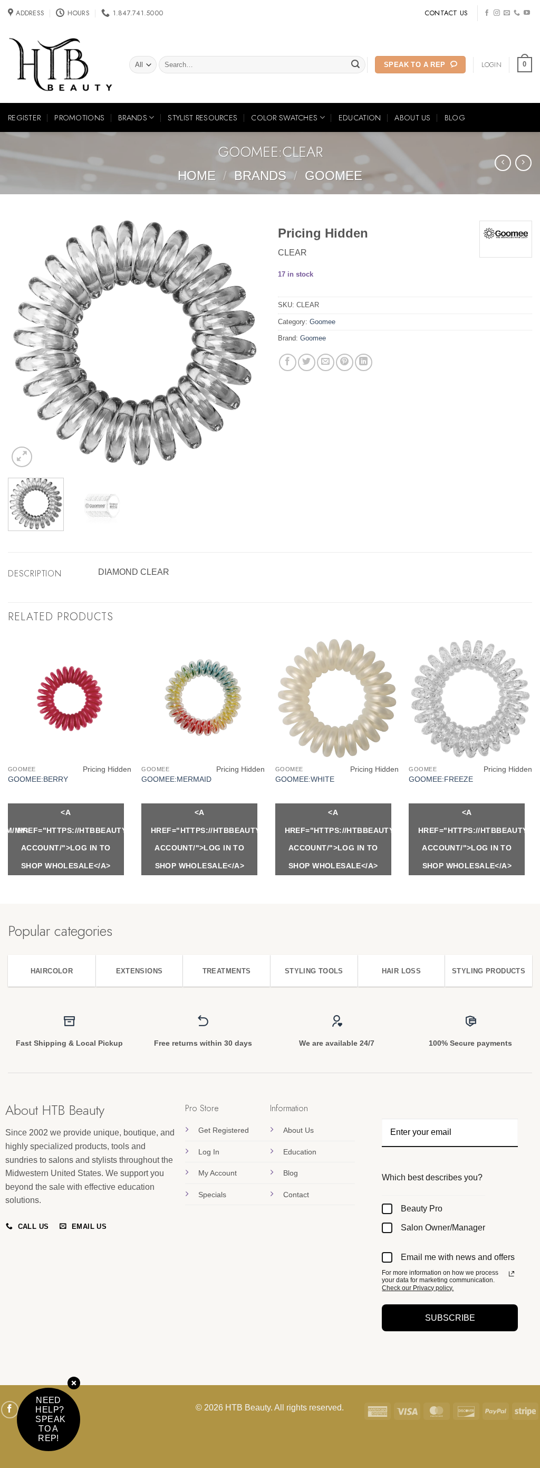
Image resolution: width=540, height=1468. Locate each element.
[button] (524, 65)
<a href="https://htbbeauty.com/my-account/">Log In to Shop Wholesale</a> (70, 839)
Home (197, 175)
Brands (260, 175)
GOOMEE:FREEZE (441, 779)
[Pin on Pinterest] (344, 362)
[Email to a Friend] (325, 362)
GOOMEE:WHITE (304, 779)
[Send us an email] (507, 13)
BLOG (455, 117)
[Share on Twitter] (306, 362)
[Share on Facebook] (287, 362)
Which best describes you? (432, 1177)
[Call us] (517, 13)
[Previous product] (523, 163)
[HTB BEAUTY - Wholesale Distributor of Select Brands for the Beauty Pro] (60, 65)
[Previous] (26, 342)
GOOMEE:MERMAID (176, 779)
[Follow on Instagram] (497, 13)
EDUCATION (360, 117)
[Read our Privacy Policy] (511, 1273)
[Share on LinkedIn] (363, 362)
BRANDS (132, 117)
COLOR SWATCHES (284, 117)
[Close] (74, 1384)
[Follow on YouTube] (527, 13)
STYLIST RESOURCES (202, 117)
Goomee (333, 175)
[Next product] (503, 163)
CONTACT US (446, 13)
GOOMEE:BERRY (38, 779)
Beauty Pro (421, 1208)
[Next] (243, 342)
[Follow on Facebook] (487, 13)
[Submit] (356, 65)
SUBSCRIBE (450, 1317)
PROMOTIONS (79, 117)
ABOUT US (412, 117)
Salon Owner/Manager (443, 1227)
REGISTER (24, 117)
